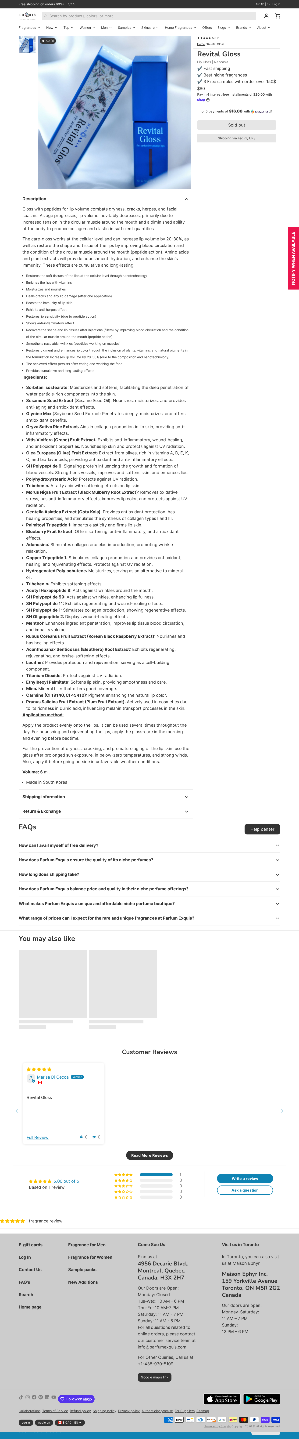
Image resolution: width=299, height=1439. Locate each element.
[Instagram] (27, 1399)
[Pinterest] (40, 1399)
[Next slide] (282, 1111)
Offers (207, 27)
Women (85, 27)
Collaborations (29, 1411)
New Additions (83, 1282)
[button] (236, 111)
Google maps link (154, 1377)
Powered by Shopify (217, 1426)
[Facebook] (34, 1399)
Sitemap (202, 1411)
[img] (39, 1069)
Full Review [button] (38, 1137)
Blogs (221, 27)
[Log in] (264, 16)
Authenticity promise (157, 1411)
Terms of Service (55, 1411)
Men (104, 27)
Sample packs (82, 1269)
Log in (276, 4)
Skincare (148, 27)
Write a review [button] (245, 1178)
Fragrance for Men (87, 1244)
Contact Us (30, 1269)
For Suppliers (185, 1411)
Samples (124, 27)
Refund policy (80, 1411)
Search (26, 1294)
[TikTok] (21, 1399)
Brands (241, 27)
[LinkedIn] (47, 1399)
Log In (25, 1257)
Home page (30, 1307)
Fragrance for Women (90, 1257)
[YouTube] (53, 1399)
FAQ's (24, 1282)
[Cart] (275, 16)
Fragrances (27, 27)
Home (201, 44)
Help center (262, 829)
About (261, 27)
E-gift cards (31, 1244)
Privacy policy (129, 1411)
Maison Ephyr (246, 1263)
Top (66, 27)
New (49, 27)
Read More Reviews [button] (149, 1155)
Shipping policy (104, 1411)
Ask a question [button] (245, 1190)
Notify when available (293, 258)
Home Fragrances (178, 27)
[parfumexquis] (27, 16)
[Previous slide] (17, 1111)
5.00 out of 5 (66, 1181)
